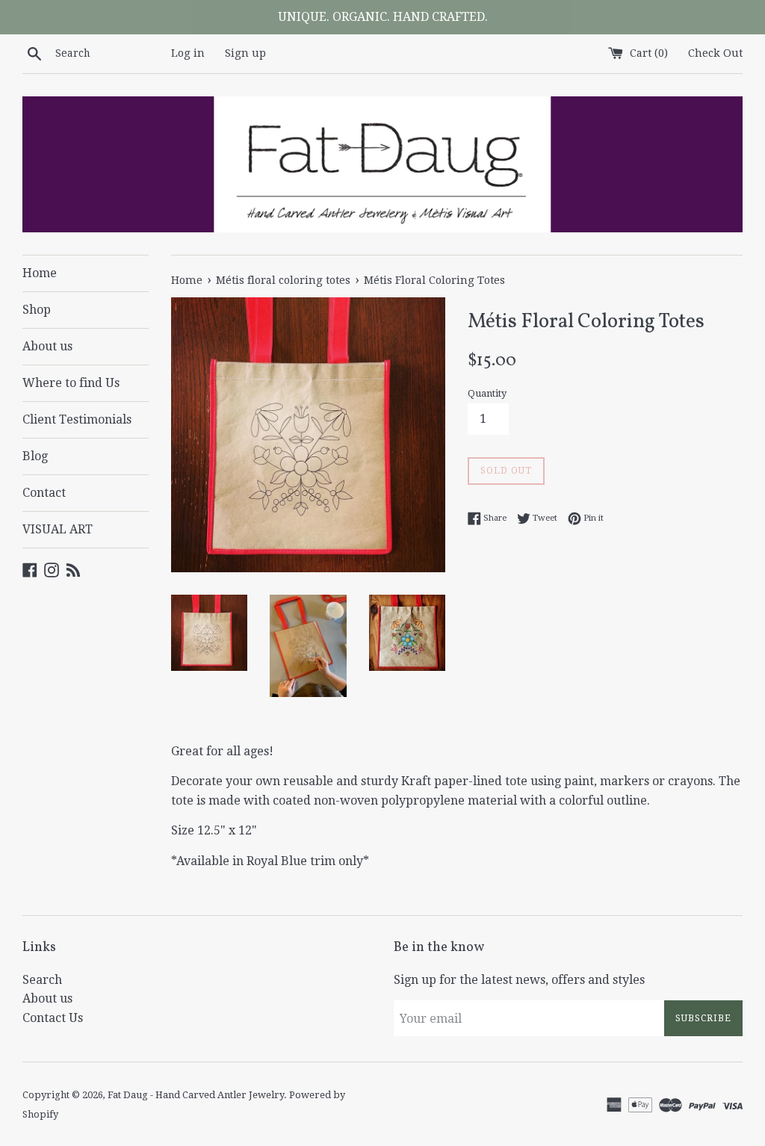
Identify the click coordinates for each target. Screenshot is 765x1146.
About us (47, 346)
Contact (44, 493)
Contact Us (52, 1018)
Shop (36, 310)
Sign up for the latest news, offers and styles (519, 980)
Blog (35, 456)
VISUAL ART (57, 529)
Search (42, 980)
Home (39, 273)
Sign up (245, 53)
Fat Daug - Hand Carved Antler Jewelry (196, 1094)
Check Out (715, 53)
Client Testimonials (76, 419)
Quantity (487, 393)
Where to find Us (71, 383)
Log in (188, 53)
